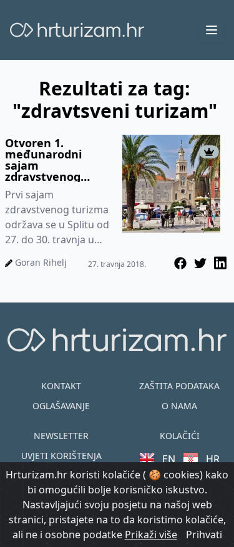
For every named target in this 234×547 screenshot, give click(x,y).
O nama (179, 406)
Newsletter (61, 436)
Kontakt (61, 386)
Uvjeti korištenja (61, 456)
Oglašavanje (61, 406)
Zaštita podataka (179, 386)
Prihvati (204, 534)
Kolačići (180, 436)
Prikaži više (151, 534)
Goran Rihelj (41, 262)
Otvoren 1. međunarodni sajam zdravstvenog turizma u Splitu (50, 159)
